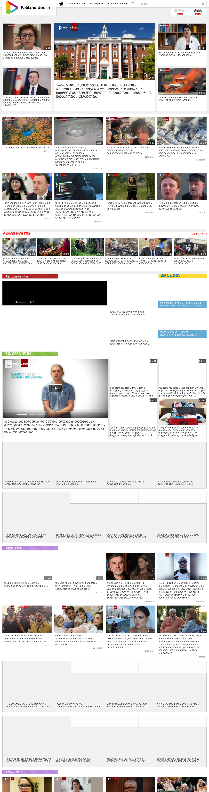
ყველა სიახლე (199, 234)
